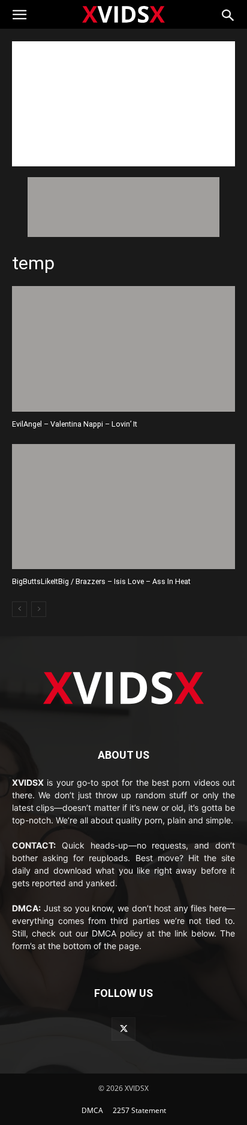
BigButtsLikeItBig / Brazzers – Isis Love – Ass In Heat (101, 581)
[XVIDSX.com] (123, 14)
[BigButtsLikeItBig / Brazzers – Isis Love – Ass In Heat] (123, 506)
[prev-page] (19, 609)
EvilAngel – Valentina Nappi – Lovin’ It (74, 423)
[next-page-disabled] (38, 609)
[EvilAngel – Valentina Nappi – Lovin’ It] (123, 348)
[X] (123, 1029)
